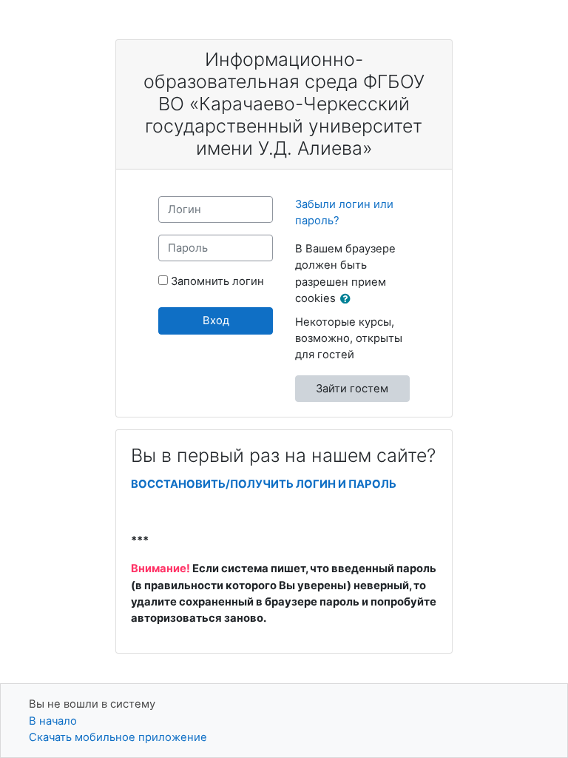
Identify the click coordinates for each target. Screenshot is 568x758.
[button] (348, 299)
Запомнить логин (217, 281)
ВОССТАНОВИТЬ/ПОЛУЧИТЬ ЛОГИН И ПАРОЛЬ (263, 484)
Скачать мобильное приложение (118, 737)
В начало (53, 721)
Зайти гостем (352, 388)
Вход (216, 320)
